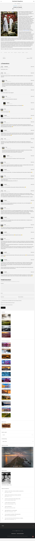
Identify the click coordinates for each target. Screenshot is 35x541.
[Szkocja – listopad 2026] (17, 350)
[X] (14, 531)
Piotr (14, 8)
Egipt (12, 52)
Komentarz (2, 283)
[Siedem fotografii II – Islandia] (17, 329)
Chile (9, 52)
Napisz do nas (13, 533)
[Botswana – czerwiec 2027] (17, 398)
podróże (23, 52)
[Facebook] (12, 531)
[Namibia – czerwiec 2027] (17, 392)
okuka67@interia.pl (24, 275)
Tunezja (27, 52)
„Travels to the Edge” (26, 30)
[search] (32, 435)
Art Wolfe (6, 52)
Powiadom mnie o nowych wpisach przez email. (7, 304)
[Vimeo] (18, 531)
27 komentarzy (20, 5)
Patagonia (19, 52)
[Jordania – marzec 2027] (17, 380)
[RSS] (19, 531)
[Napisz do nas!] (17, 425)
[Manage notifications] (33, 536)
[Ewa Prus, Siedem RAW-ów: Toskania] (17, 323)
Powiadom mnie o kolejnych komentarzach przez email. (7, 302)
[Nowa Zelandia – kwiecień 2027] (17, 386)
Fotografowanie (15, 5)
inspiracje (15, 52)
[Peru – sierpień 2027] (17, 409)
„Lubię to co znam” (29, 58)
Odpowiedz (32, 66)
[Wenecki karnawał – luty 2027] (17, 362)
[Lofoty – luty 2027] (17, 368)
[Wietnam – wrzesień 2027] (17, 415)
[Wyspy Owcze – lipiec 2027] (17, 403)
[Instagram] (15, 531)
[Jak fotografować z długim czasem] (17, 317)
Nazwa (2, 293)
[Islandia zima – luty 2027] (17, 374)
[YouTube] (16, 531)
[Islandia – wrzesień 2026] (17, 345)
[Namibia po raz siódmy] (17, 457)
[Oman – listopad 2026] (17, 356)
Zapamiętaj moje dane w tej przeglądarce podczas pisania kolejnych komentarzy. (12, 300)
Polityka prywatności (20, 533)
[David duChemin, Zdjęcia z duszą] (17, 478)
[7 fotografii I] (17, 335)
